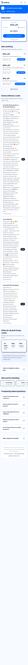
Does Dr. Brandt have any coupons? (13, 397)
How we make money (19, 453)
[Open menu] (25, 2)
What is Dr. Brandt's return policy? (13, 420)
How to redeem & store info (13, 369)
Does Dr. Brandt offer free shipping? (13, 413)
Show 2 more (14, 89)
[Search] (21, 2)
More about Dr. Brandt (13, 438)
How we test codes (8, 453)
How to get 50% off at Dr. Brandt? (13, 405)
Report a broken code (14, 455)
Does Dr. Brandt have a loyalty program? (13, 428)
